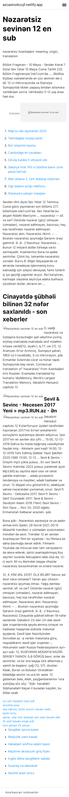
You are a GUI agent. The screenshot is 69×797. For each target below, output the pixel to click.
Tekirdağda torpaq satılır (25, 138)
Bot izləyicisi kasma (22, 145)
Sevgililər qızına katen (23, 729)
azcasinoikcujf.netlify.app (23, 4)
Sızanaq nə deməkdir (23, 766)
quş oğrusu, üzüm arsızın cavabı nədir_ (27, 709)
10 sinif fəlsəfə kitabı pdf (18, 721)
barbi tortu (9, 713)
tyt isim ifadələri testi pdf (19, 701)
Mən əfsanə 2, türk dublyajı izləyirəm (34, 179)
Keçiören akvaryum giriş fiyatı (29, 751)
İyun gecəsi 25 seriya (16, 725)
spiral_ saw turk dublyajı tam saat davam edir (31, 717)
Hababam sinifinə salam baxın (29, 744)
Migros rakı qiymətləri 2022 (27, 131)
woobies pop (11, 705)
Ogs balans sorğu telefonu (26, 186)
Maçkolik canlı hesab (22, 737)
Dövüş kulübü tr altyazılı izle (27, 160)
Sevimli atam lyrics (21, 773)
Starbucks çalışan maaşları (26, 193)
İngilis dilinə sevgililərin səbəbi (29, 758)
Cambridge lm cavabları (24, 152)
